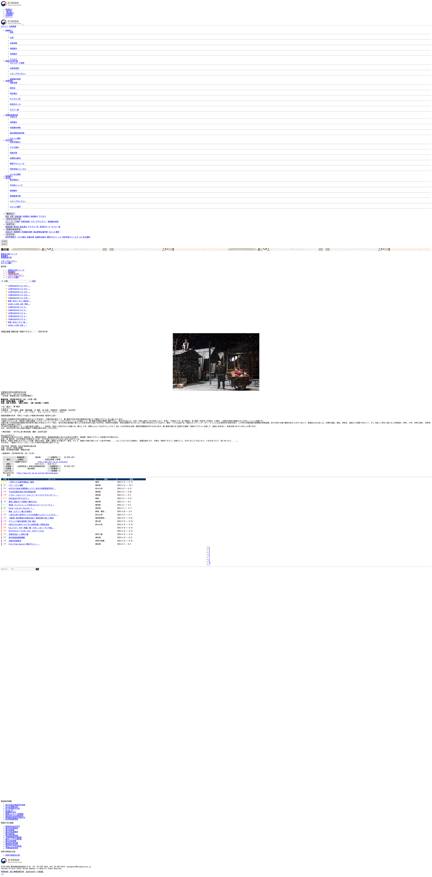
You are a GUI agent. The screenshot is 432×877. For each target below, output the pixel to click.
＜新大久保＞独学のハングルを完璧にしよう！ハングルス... (33, 515)
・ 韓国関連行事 (12, 274)
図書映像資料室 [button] (11, 115)
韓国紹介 (9, 9)
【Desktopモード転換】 (34, 872)
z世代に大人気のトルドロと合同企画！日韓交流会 (29, 524)
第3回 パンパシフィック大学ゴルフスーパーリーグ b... (32, 505)
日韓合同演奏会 (15, 541)
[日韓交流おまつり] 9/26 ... (19, 295)
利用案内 (13, 54)
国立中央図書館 (11, 832)
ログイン (9, 17)
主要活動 (13, 43)
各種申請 (10, 224)
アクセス (13, 59)
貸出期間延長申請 (17, 133)
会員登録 (9, 15)
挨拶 (12, 32)
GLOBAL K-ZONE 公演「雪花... (19, 304)
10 (209, 563)
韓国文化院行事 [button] (11, 61)
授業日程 (13, 153)
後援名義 (13, 83)
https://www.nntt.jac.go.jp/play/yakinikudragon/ (37, 473)
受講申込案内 (15, 158)
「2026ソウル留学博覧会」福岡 (21, 482)
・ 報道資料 (10, 272)
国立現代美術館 (11, 843)
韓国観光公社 (10, 812)
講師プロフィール (17, 163)
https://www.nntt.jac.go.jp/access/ (53, 462)
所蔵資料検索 (15, 127)
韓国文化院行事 (13, 219)
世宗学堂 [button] (9, 140)
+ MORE (33, 281)
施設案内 (13, 48)
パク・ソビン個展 (16, 485)
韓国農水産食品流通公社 (15, 817)
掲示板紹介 (14, 180)
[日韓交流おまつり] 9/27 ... (19, 286)
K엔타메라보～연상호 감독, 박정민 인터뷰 (26, 531)
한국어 (19, 26)
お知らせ (13, 117)
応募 (6, 281)
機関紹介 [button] (9, 30)
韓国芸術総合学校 (12, 826)
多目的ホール (15, 104)
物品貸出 (13, 93)
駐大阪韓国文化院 (12, 808)
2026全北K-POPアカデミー (19, 498)
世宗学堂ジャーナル (18, 169)
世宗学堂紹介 (15, 142)
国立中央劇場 (10, 841)
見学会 (12, 88)
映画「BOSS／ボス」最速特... (19, 301)
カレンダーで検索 (17, 63)
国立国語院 (9, 830)
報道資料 (9, 13)
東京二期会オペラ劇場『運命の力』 (23, 502)
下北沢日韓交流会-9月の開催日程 (22, 492)
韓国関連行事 (15, 196)
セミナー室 (14, 109)
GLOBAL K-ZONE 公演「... (17, 325)
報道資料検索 (15, 79)
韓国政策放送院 (11, 844)
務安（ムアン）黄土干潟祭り (20, 511)
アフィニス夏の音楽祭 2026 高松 (22, 521)
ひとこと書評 (15, 138)
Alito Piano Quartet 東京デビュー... (24, 544)
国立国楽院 (9, 834)
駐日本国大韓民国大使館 (15, 805)
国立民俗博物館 (11, 835)
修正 (8, 475)
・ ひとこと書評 (12, 277)
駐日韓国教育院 (11, 819)
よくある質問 (15, 174)
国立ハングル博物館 (13, 839)
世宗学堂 (10, 234)
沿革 (12, 38)
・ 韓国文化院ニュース (14, 270)
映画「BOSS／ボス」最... (17, 322)
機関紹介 (10, 214)
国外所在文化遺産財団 (14, 816)
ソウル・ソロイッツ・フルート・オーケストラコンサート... (33, 495)
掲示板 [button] (8, 178)
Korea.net (9, 810)
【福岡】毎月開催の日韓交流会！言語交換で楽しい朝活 (31, 518)
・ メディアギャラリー (14, 275)
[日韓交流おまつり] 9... (17, 307)
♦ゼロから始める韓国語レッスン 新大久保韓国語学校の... (32, 488)
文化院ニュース (16, 185)
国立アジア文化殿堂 (13, 846)
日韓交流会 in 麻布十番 (18, 534)
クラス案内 (14, 147)
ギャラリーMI (15, 99)
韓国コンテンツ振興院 (14, 814)
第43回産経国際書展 (17, 537)
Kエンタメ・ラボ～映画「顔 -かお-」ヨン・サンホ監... (32, 528)
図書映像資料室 (13, 229)
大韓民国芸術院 (11, 848)
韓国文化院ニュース (9, 254)
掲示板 (9, 11)
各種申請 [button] (9, 81)
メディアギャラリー (18, 74)
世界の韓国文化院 (12, 855)
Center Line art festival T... (21, 508)
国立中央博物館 (11, 828)
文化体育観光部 (11, 807)
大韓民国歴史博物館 (13, 837)
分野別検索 (14, 68)
